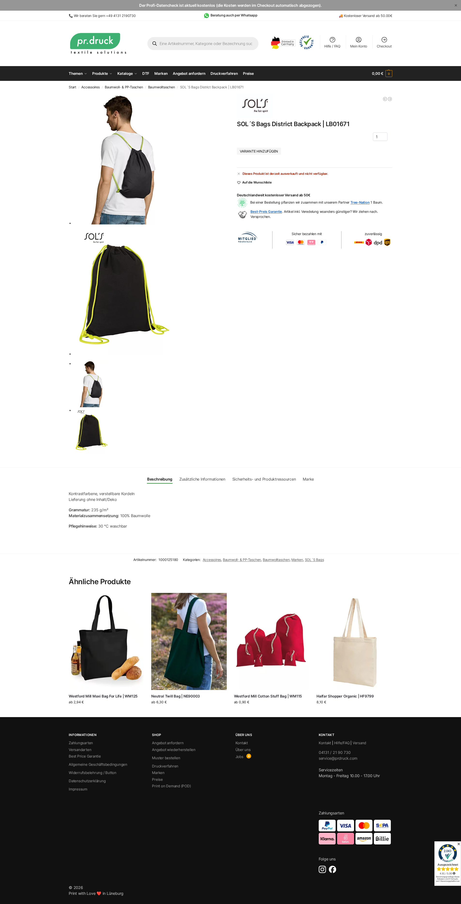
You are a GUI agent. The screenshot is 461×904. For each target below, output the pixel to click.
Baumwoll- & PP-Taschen (124, 87)
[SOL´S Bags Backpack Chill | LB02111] (389, 99)
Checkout (384, 46)
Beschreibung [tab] (159, 479)
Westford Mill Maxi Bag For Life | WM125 (103, 696)
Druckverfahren (165, 766)
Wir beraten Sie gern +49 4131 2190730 (105, 16)
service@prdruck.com (338, 758)
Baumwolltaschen (161, 87)
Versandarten (80, 749)
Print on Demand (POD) (171, 786)
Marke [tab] (308, 479)
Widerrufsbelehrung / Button (92, 772)
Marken (297, 560)
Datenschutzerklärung (87, 781)
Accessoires (90, 87)
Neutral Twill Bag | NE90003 (175, 696)
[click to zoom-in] (149, 159)
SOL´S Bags (314, 560)
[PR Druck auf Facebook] (332, 869)
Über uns (243, 749)
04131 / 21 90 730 (335, 752)
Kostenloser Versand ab (362, 16)
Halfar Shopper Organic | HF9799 (345, 696)
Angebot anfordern (167, 743)
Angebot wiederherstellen (174, 749)
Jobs (239, 756)
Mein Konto (358, 46)
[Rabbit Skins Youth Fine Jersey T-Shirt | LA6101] (385, 99)
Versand (359, 743)
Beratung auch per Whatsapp (234, 15)
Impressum (78, 789)
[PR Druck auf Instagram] (322, 869)
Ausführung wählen (106, 712)
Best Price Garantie (85, 756)
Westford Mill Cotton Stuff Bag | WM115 (268, 696)
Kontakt (241, 743)
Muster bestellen (166, 758)
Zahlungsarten (81, 743)
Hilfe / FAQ (332, 46)
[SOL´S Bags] (255, 106)
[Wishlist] (136, 600)
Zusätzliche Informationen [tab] (202, 479)
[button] (382, 73)
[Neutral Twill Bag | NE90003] (189, 641)
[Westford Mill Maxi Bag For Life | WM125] (106, 641)
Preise (157, 779)
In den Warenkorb (354, 711)
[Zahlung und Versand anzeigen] (355, 832)
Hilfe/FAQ (342, 743)
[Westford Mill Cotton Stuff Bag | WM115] (271, 641)
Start (72, 87)
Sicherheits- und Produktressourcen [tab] (264, 479)
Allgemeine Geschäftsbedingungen (98, 764)
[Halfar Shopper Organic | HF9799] (354, 641)
